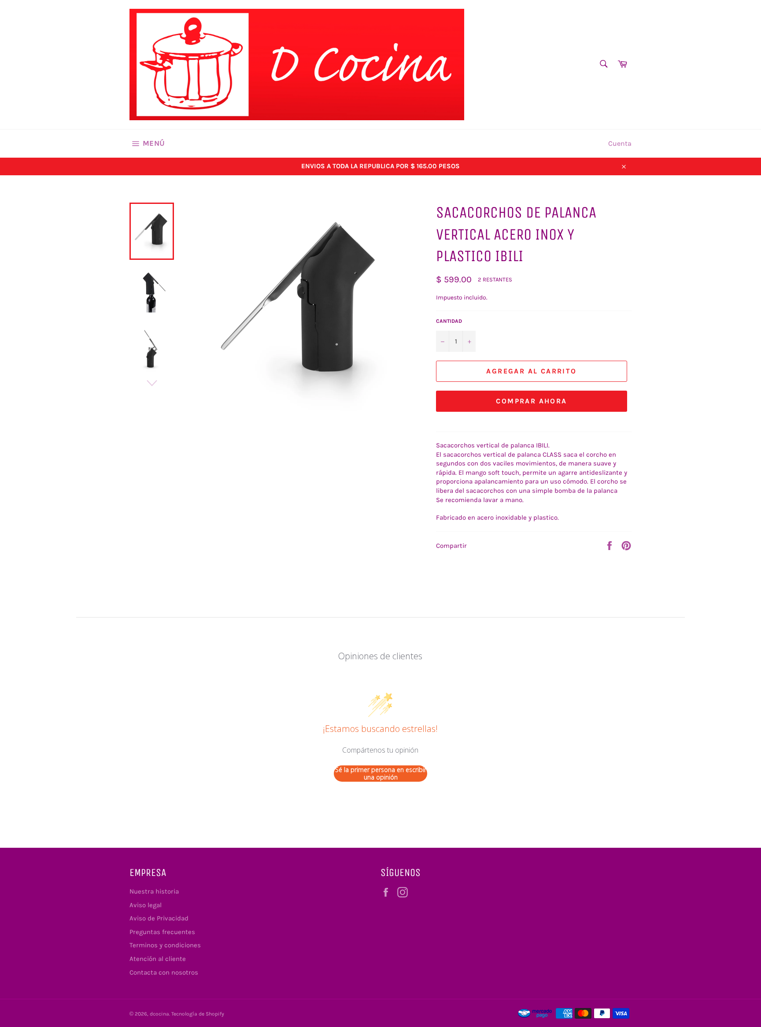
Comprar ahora (531, 401)
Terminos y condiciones (165, 945)
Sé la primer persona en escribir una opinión (380, 773)
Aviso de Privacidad (158, 918)
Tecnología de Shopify (197, 1014)
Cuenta (620, 143)
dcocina (159, 1014)
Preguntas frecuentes (162, 932)
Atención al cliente (157, 959)
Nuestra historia (154, 891)
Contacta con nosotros (163, 972)
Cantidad (449, 321)
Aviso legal (145, 905)
